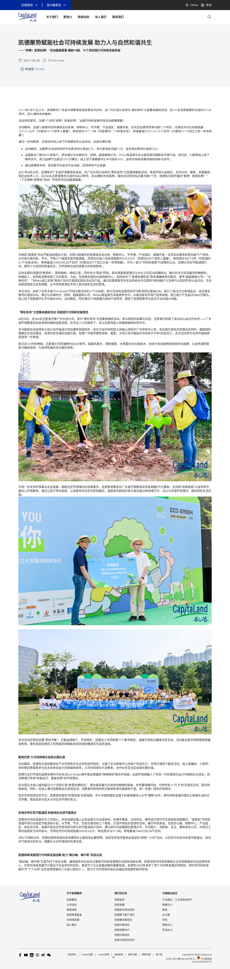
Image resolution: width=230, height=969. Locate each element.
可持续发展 (73, 919)
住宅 (164, 919)
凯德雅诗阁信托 (123, 919)
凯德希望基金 (74, 914)
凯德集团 (72, 899)
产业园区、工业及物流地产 (177, 899)
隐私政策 (118, 954)
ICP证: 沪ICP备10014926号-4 (180, 958)
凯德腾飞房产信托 (124, 914)
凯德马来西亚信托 (124, 940)
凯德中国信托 (122, 924)
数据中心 (167, 904)
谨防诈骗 (132, 954)
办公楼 (166, 914)
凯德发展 (119, 904)
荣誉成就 (72, 909)
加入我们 (72, 924)
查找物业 (72, 954)
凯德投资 (119, 899)
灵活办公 (167, 929)
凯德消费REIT (122, 929)
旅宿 (164, 909)
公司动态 (72, 904)
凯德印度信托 (122, 934)
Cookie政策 (103, 954)
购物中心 (167, 924)
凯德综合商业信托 (124, 909)
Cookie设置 (87, 954)
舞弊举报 (146, 954)
